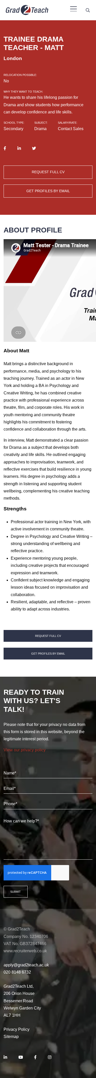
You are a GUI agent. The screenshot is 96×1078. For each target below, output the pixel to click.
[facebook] (5, 148)
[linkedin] (19, 148)
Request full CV (48, 172)
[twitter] (34, 148)
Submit (15, 891)
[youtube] (20, 1057)
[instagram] (49, 1057)
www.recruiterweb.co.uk (25, 951)
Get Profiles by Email (48, 191)
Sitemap (11, 1036)
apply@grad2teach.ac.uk (26, 965)
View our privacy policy (25, 750)
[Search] (87, 10)
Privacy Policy (16, 1029)
